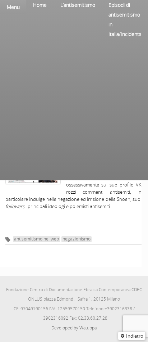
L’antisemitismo (77, 4)
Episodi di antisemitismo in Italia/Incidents (125, 19)
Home (40, 4)
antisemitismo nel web (36, 239)
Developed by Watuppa (74, 328)
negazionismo (77, 239)
